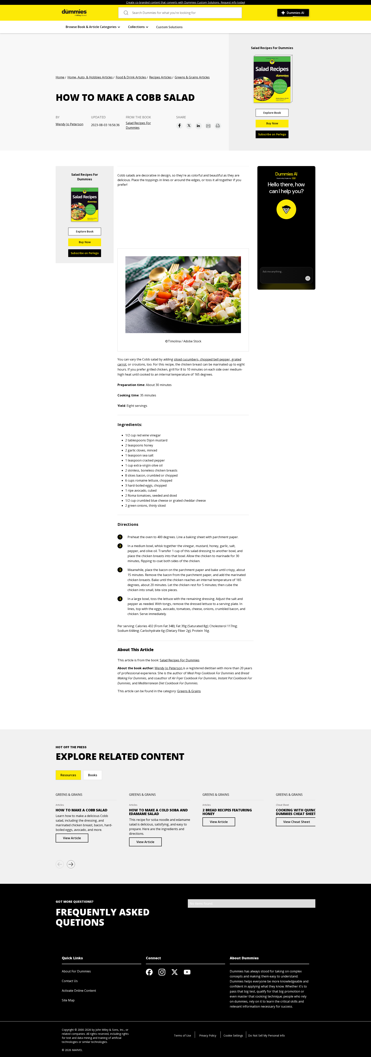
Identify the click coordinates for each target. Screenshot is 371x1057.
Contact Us (70, 981)
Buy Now (272, 123)
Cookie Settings (233, 1035)
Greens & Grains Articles (192, 77)
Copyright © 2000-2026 (76, 1030)
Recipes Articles (160, 77)
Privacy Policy (207, 1035)
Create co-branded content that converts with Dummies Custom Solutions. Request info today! (185, 2)
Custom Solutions (169, 27)
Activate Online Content (79, 990)
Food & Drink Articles (131, 77)
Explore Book (272, 113)
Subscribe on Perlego (272, 134)
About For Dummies (76, 971)
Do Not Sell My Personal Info (266, 1035)
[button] (93, 27)
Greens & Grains (189, 691)
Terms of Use (182, 1035)
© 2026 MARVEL (72, 1050)
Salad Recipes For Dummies (138, 125)
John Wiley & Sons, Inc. (109, 1030)
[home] (74, 13)
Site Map (68, 1000)
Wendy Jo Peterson (69, 124)
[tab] (68, 775)
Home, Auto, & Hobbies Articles (90, 77)
